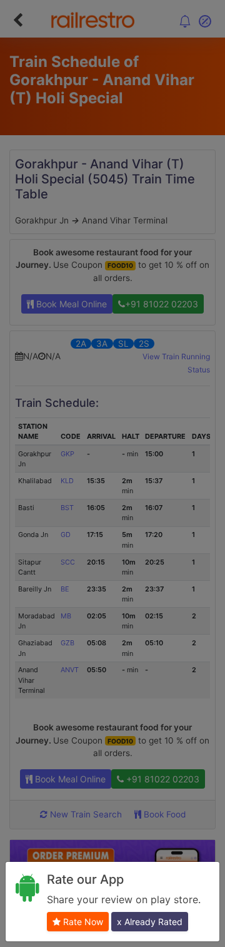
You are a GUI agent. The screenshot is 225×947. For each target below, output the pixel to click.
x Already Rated (149, 921)
